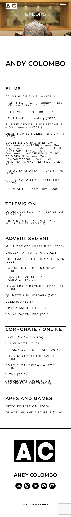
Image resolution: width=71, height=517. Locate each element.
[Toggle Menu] (63, 5)
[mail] (52, 486)
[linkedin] (35, 486)
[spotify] (44, 486)
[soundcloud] (18, 486)
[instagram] (27, 486)
